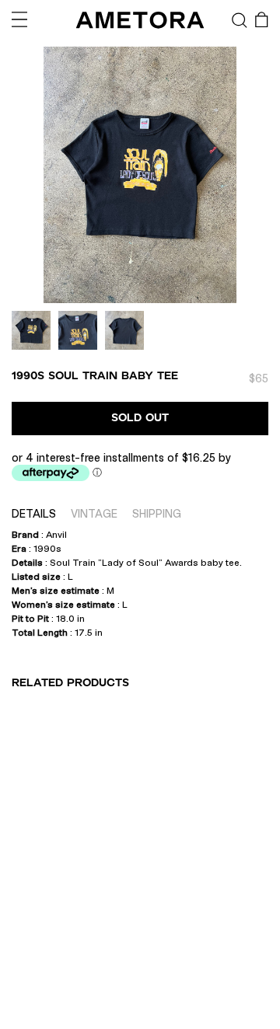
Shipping (156, 513)
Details (34, 513)
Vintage (94, 513)
